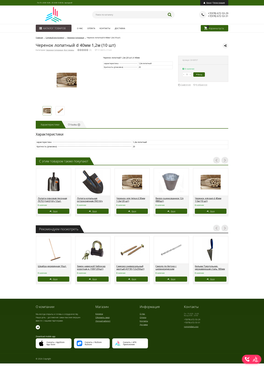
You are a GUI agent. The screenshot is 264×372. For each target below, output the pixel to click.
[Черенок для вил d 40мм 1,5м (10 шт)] (210, 182)
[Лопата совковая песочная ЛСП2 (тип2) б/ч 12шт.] (53, 182)
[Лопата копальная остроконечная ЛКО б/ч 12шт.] (92, 182)
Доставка (120, 28)
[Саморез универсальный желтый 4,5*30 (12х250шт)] (132, 250)
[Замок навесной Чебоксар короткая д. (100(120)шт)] (92, 250)
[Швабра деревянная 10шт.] (53, 250)
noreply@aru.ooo (191, 326)
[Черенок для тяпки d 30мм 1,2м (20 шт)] (132, 182)
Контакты (105, 28)
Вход (208, 3)
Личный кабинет (102, 321)
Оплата (91, 28)
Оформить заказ (102, 317)
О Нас (80, 28)
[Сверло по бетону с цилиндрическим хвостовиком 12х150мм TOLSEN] (171, 250)
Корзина (99, 314)
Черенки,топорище (54, 50)
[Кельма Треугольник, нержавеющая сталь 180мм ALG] (210, 250)
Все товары (69, 50)
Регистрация (219, 3)
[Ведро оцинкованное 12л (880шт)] (171, 182)
